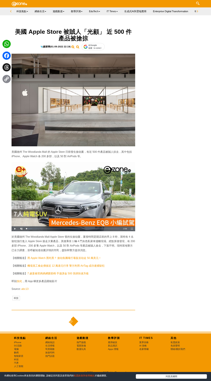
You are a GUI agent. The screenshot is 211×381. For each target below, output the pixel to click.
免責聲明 (175, 345)
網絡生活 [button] (40, 11)
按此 (19, 281)
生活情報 (50, 345)
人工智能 (18, 366)
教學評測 (114, 338)
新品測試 (112, 345)
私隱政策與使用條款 (84, 375)
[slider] (73, 228)
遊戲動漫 (83, 338)
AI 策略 (143, 345)
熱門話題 (50, 356)
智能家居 (18, 356)
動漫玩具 (81, 349)
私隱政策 (175, 342)
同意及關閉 (171, 376)
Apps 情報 (113, 349)
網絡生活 (51, 338)
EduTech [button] (93, 11)
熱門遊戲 (81, 342)
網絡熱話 (50, 342)
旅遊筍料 (50, 352)
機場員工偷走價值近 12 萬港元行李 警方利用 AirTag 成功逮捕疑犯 (66, 265)
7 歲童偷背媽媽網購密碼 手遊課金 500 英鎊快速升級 (58, 273)
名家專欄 (144, 349)
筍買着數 (50, 349)
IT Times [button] (111, 11)
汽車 (16, 362)
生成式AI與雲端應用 (135, 11)
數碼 (16, 352)
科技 (16, 298)
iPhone (17, 342)
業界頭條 (144, 342)
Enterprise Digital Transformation (170, 11)
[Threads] (6, 68)
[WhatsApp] (6, 45)
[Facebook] (6, 56)
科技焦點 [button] (21, 11)
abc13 (25, 289)
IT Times (146, 338)
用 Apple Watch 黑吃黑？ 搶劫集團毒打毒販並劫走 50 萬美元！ (64, 258)
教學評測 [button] (76, 11)
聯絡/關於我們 (178, 349)
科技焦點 (20, 338)
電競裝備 (81, 345)
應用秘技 (112, 342)
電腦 (16, 349)
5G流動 (18, 345)
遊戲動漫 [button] (58, 11)
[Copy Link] (6, 80)
